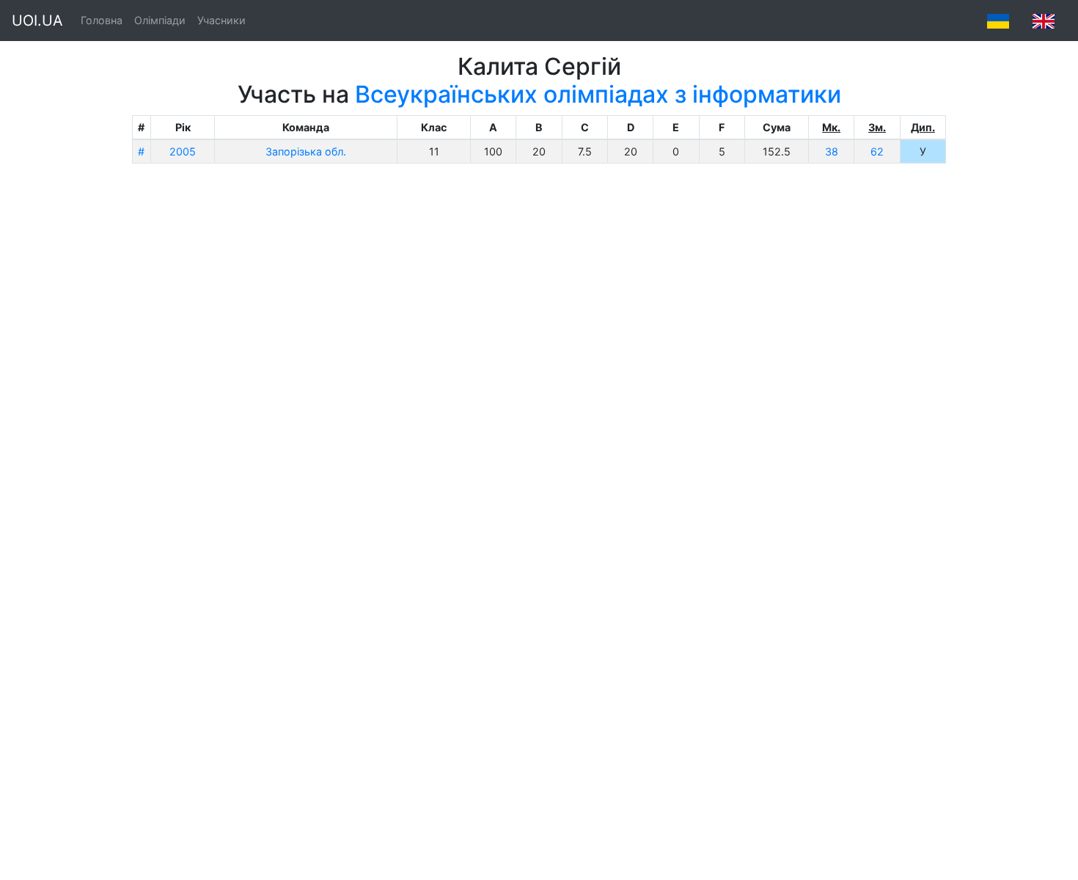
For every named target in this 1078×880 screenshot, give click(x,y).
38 (831, 151)
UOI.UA (37, 20)
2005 (182, 151)
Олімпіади (160, 20)
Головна (101, 20)
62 (877, 151)
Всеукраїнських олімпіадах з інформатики (598, 94)
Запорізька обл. (305, 151)
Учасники (221, 20)
